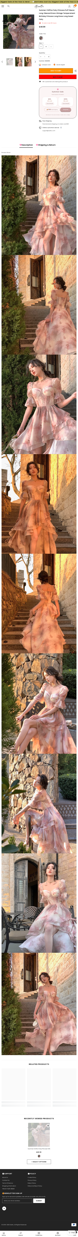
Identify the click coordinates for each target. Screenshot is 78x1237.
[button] (2, 61)
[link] (13, 1102)
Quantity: (42, 53)
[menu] (3, 6)
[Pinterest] (4, 1208)
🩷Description (26, 145)
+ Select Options (39, 1162)
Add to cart (55, 71)
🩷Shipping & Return (45, 145)
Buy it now (58, 77)
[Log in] (69, 6)
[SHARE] (74, 70)
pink (39, 1156)
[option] (19, 31)
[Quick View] (48, 1125)
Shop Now (65, 109)
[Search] (8, 6)
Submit (39, 1201)
